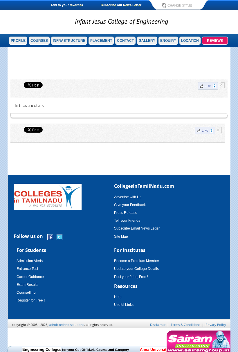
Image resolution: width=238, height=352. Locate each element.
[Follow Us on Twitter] (59, 236)
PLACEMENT (101, 41)
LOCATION (190, 41)
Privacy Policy (215, 324)
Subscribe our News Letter (121, 5)
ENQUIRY (168, 41)
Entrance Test (27, 269)
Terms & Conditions (185, 324)
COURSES (39, 41)
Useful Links (124, 305)
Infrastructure (30, 106)
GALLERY (147, 41)
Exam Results (27, 285)
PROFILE (18, 41)
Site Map (121, 236)
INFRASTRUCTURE (69, 41)
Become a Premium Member (136, 261)
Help (118, 297)
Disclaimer (157, 324)
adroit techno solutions (66, 324)
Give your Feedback (130, 205)
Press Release (125, 213)
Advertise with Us (127, 197)
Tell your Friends (127, 221)
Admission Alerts (30, 261)
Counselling (26, 292)
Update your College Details (136, 269)
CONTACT (125, 41)
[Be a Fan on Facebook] (50, 236)
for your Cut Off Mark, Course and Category (75, 349)
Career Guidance (30, 277)
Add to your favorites (67, 5)
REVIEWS (215, 41)
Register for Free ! (31, 300)
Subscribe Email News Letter (137, 228)
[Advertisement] (119, 63)
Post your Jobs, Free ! (131, 277)
